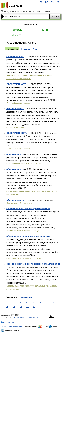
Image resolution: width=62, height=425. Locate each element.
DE (46, 2)
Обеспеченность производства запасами (28, 208)
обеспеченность (15, 108)
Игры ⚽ (16, 35)
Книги (45, 30)
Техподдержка (19, 317)
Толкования (31, 24)
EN (41, 2)
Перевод (25, 49)
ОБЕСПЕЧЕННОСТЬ (16, 84)
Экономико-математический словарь (22, 231)
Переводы (17, 30)
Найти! (55, 17)
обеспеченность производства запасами (28, 236)
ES (52, 2)
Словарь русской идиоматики (19, 203)
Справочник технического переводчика (23, 164)
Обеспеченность (15, 56)
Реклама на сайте (32, 317)
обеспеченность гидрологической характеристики (33, 264)
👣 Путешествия (7, 322)
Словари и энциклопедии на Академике (26, 11)
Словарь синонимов (15, 128)
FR (57, 2)
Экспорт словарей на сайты (11, 326)
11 (21, 306)
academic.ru (11, 5)
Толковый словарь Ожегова (18, 149)
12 (27, 306)
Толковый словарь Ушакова (18, 103)
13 (34, 306)
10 (14, 306)
